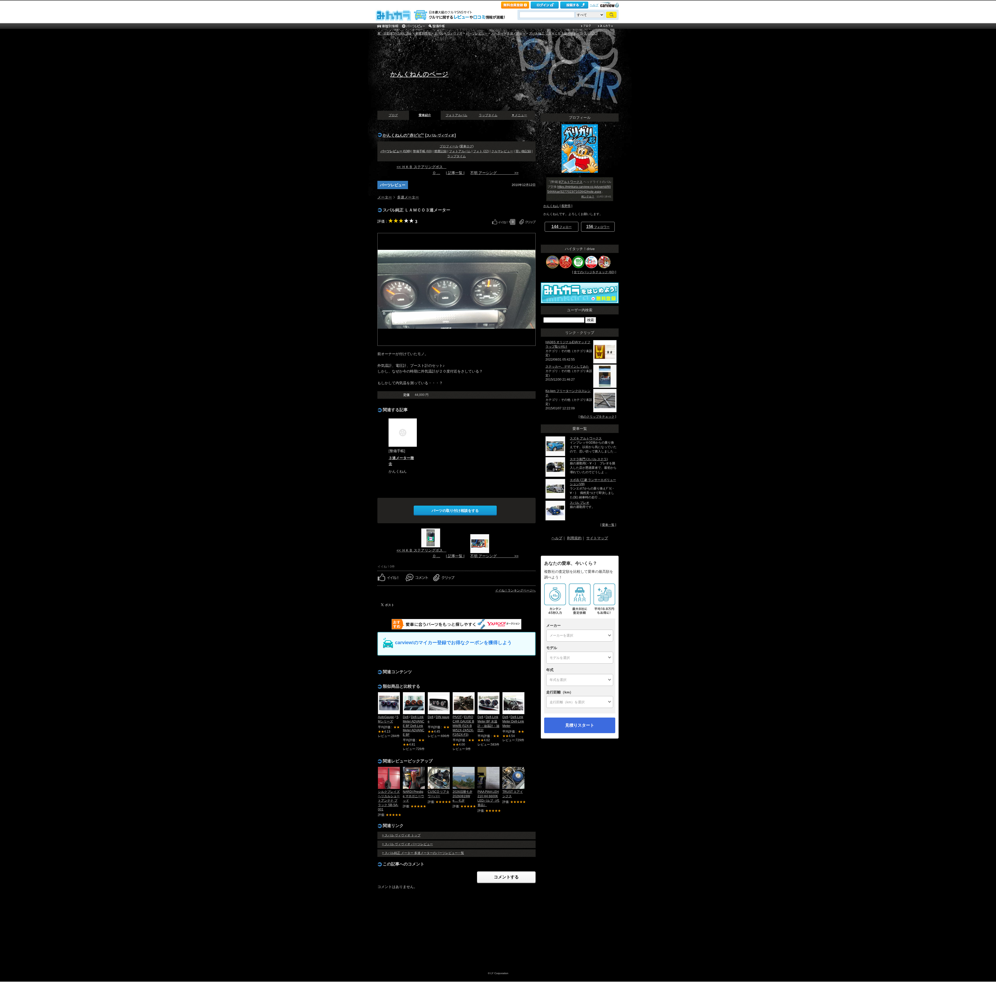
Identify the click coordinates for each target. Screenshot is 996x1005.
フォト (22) (481, 151)
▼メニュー (519, 115)
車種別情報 (423, 33)
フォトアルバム (456, 115)
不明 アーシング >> (494, 173)
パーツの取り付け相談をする (455, 510)
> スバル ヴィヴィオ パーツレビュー (407, 844)
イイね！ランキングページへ (515, 590)
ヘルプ (594, 4)
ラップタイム (488, 115)
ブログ (393, 115)
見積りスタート (579, 725)
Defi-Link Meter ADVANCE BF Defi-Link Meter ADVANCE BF (413, 725)
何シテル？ (587, 196)
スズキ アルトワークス (586, 438)
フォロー (561, 226)
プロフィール (449, 146)
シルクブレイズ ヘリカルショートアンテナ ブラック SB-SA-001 (389, 800)
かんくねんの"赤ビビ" (403, 135)
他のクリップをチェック (597, 416)
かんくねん (551, 206)
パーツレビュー (477, 33)
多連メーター (516, 33)
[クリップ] (527, 221)
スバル (439, 33)
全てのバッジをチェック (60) (594, 272)
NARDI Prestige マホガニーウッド (413, 796)
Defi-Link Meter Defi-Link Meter (513, 721)
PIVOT (457, 717)
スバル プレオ (579, 503)
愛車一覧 (608, 525)
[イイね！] (499, 221)
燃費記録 (440, 151)
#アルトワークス (571, 182)
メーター (497, 33)
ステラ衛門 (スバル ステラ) (589, 459)
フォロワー (598, 226)
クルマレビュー (502, 151)
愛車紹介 (425, 115)
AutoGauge (386, 717)
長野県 (566, 206)
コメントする (506, 877)
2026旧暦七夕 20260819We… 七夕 (462, 796)
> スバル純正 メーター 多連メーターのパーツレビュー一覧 (423, 853)
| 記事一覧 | (455, 173)
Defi (406, 717)
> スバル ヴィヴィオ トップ (401, 835)
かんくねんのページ (419, 74)
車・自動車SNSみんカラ (394, 33)
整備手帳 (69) (422, 151)
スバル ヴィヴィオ (440, 135)
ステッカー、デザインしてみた (567, 366)
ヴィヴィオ (454, 33)
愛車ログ (466, 146)
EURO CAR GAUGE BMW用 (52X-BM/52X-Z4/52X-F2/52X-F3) (463, 725)
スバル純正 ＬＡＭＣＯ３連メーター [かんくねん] (563, 33)
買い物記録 (523, 151)
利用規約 (574, 538)
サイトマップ (597, 538)
